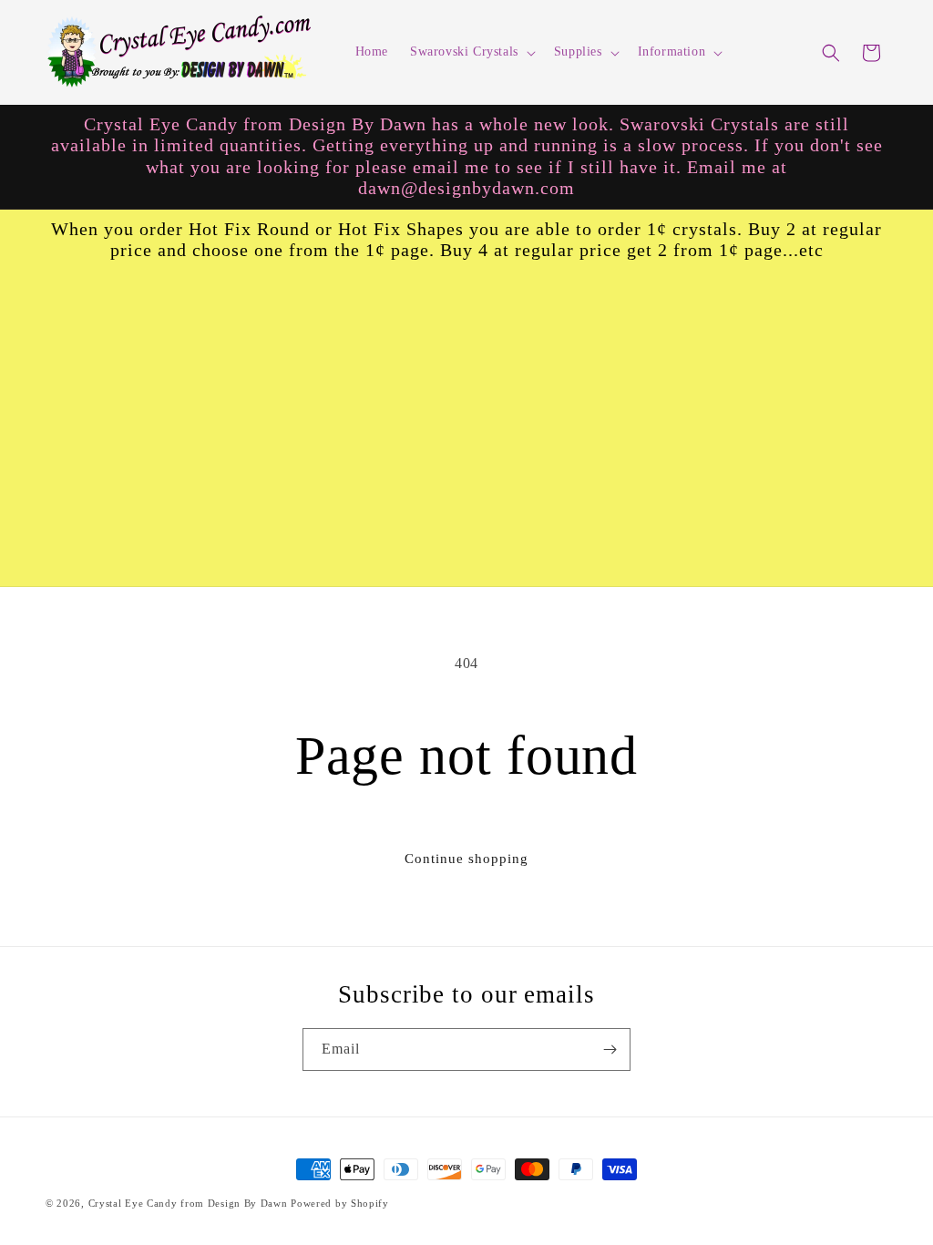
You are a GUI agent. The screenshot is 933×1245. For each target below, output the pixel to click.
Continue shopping (466, 858)
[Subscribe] (610, 1049)
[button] (471, 52)
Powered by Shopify (340, 1203)
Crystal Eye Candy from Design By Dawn (188, 1203)
